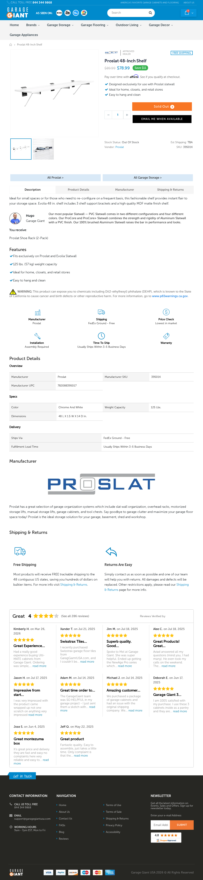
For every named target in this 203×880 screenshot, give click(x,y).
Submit (182, 825)
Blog (61, 832)
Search (150, 13)
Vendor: (109, 147)
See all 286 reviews (75, 616)
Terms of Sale (114, 811)
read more (39, 666)
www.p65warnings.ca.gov (170, 296)
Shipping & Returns (170, 189)
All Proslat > (55, 177)
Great (18, 616)
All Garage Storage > (148, 177)
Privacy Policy (114, 825)
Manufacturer (124, 189)
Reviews (64, 838)
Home (10, 44)
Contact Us (65, 818)
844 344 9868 (42, 2)
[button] (162, 119)
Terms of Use (113, 805)
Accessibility (113, 832)
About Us (189, 2)
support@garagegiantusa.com (32, 818)
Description (33, 189)
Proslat (119, 147)
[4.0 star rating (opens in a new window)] (46, 615)
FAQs (62, 825)
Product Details (78, 189)
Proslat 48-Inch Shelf (125, 60)
